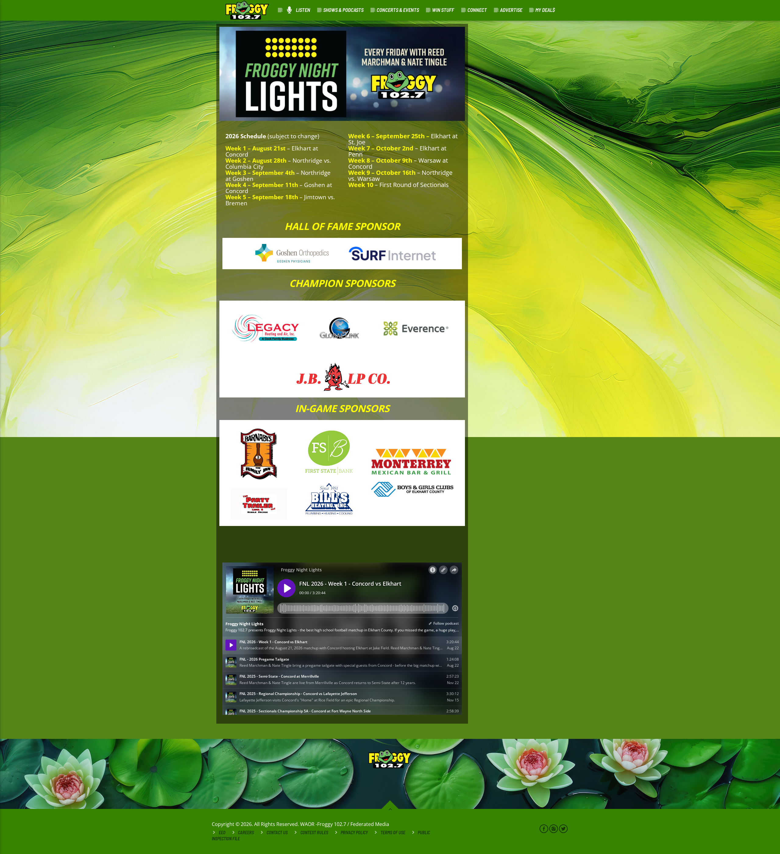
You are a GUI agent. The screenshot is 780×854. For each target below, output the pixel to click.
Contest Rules (314, 832)
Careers (246, 832)
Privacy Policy (354, 832)
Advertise (511, 10)
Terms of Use (393, 832)
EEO (222, 832)
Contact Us (277, 832)
